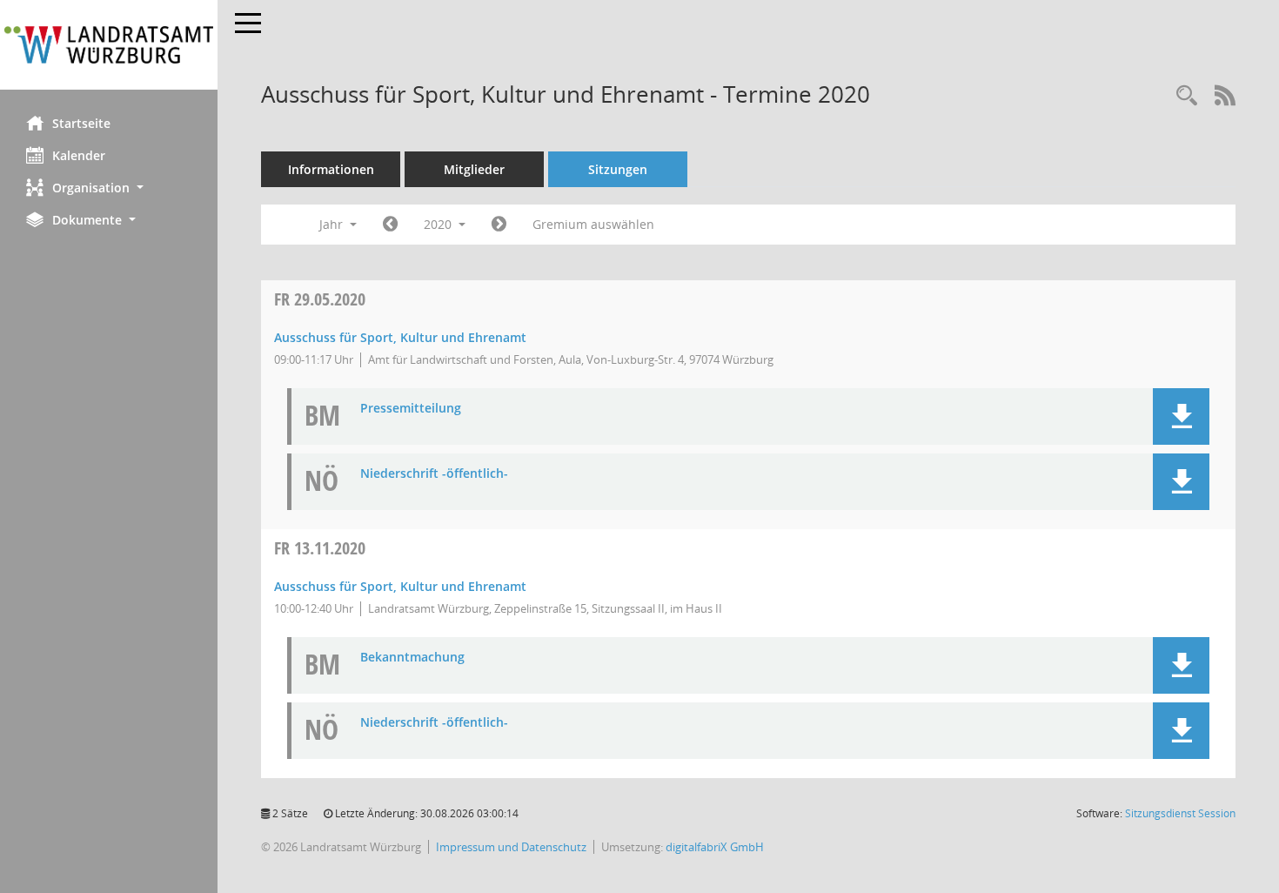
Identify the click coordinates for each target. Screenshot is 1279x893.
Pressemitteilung (410, 408)
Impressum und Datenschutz (511, 847)
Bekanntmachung (412, 657)
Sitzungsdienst (1180, 813)
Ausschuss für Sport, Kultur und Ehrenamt (400, 337)
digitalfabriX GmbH (715, 847)
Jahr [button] (332, 224)
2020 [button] (439, 224)
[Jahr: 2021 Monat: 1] (499, 224)
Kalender (78, 155)
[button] (109, 187)
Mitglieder (474, 169)
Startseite (81, 123)
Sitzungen (617, 169)
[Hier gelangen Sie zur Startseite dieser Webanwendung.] (109, 45)
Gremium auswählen (593, 224)
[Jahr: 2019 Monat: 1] (390, 224)
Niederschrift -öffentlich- (434, 474)
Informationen (331, 169)
